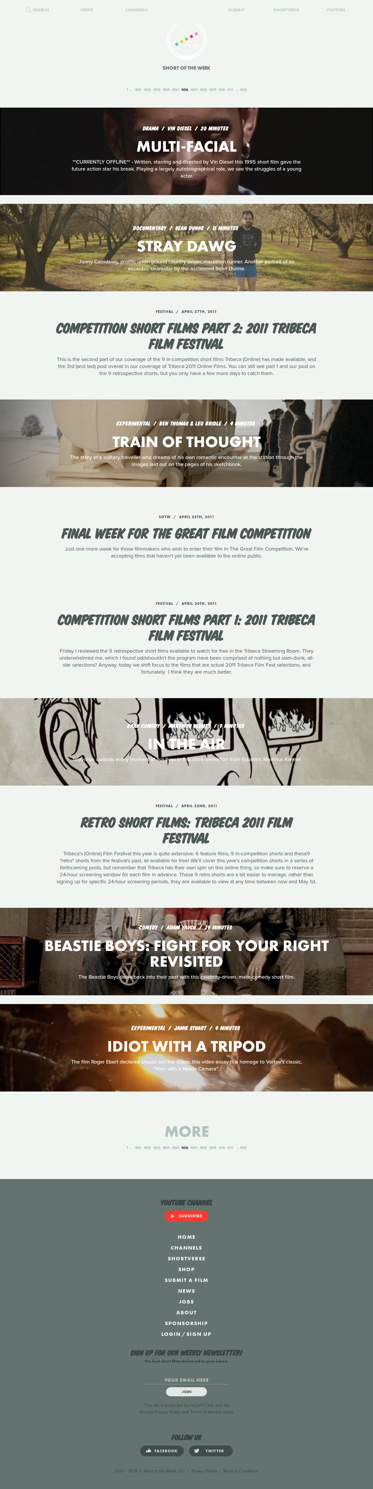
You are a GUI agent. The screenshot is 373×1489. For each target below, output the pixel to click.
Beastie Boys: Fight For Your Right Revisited (186, 953)
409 (212, 89)
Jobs (186, 1301)
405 (175, 89)
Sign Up (199, 1334)
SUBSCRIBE (190, 1215)
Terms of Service (205, 1412)
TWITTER (215, 1450)
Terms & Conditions (240, 1471)
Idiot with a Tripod (186, 1046)
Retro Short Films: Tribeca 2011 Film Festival (186, 829)
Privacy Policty (204, 1471)
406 (184, 89)
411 (230, 89)
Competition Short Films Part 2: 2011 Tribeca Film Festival (186, 335)
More (186, 1131)
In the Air (186, 744)
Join (186, 1391)
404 (166, 89)
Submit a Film (186, 1280)
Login (171, 1334)
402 (147, 89)
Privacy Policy (168, 1412)
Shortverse (186, 1258)
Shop (186, 1269)
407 (194, 89)
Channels (186, 1247)
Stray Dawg (187, 246)
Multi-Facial (186, 146)
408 (203, 89)
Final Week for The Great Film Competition (186, 532)
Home (187, 1237)
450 (243, 89)
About (186, 1312)
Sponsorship (186, 1323)
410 (222, 89)
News (186, 1290)
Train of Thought (186, 442)
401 (138, 89)
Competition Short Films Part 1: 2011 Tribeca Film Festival (186, 626)
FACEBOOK (166, 1450)
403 (156, 89)
